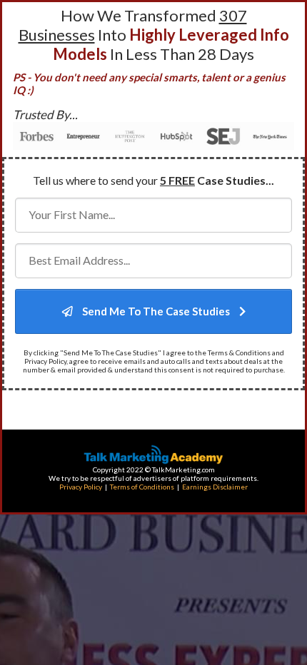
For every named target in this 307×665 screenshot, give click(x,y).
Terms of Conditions (142, 486)
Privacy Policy (80, 486)
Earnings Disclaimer (215, 486)
